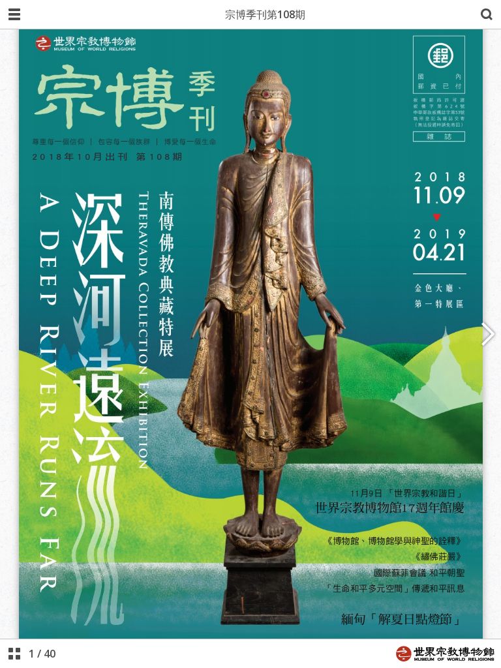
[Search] (486, 14)
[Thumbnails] (14, 653)
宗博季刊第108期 (265, 14)
